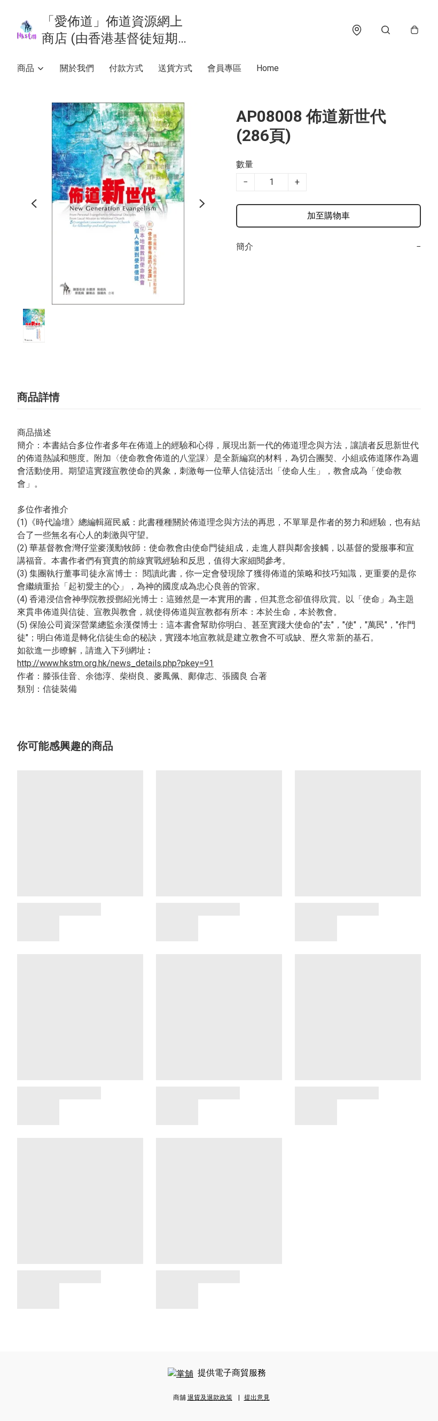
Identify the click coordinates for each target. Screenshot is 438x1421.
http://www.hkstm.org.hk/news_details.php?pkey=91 (115, 663)
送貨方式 (175, 68)
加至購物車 (328, 215)
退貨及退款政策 (209, 1397)
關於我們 (77, 68)
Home (267, 68)
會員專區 (224, 68)
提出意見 (257, 1397)
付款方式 (126, 68)
